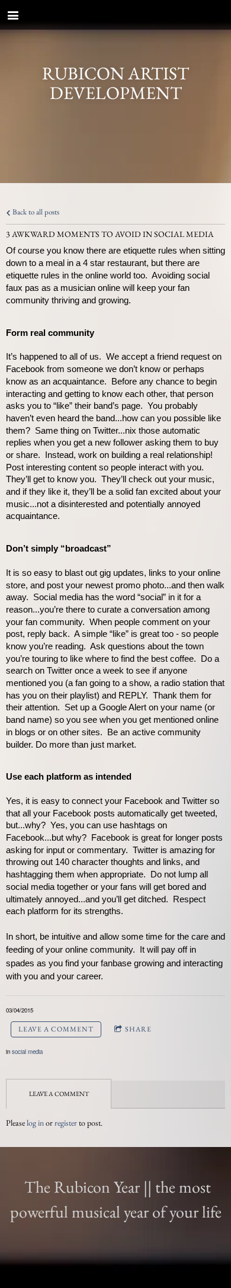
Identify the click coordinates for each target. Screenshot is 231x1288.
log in (35, 1122)
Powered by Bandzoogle (116, 1281)
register (65, 1122)
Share (138, 1029)
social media (27, 1051)
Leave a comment (56, 1029)
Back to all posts (35, 212)
